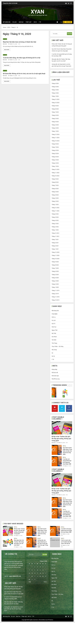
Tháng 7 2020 (55, 268)
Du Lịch (15, 22)
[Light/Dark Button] (58, 22)
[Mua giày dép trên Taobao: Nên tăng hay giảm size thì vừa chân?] (54, 392)
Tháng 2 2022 (55, 226)
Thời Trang (54, 343)
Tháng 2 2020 (55, 284)
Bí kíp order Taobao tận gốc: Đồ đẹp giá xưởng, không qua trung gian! (61, 438)
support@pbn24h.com (15, 576)
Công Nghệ (54, 314)
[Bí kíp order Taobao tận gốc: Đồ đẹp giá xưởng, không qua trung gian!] (62, 427)
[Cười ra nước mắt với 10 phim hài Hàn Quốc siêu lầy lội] (55, 542)
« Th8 (29, 582)
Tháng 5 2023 (55, 191)
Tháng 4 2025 (55, 121)
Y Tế (40, 22)
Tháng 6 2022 (55, 214)
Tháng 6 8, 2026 (61, 442)
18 (40, 573)
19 (43, 573)
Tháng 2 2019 (55, 293)
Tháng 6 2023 (55, 188)
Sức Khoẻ (54, 336)
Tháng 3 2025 (55, 125)
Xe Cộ (35, 22)
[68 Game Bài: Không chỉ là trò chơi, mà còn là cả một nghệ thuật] (25, 71)
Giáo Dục (21, 22)
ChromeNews (42, 620)
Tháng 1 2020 (55, 287)
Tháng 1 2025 (55, 131)
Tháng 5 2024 (55, 153)
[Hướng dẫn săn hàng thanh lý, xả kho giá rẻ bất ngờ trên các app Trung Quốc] (65, 392)
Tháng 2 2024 (55, 163)
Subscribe (68, 22)
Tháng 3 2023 (55, 198)
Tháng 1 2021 (55, 249)
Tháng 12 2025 (55, 99)
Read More (6, 49)
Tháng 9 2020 (55, 261)
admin (5, 44)
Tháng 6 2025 (55, 115)
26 (43, 576)
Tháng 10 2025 (55, 102)
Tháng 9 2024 (55, 144)
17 (37, 573)
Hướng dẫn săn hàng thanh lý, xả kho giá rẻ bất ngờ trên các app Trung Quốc (43, 543)
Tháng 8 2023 (55, 182)
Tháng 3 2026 (55, 90)
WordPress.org (55, 379)
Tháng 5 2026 (55, 86)
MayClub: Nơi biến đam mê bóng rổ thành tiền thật (19, 42)
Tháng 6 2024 (55, 150)
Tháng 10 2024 (55, 141)
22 (32, 576)
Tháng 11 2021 (55, 236)
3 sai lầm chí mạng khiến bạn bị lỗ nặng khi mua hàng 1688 (66, 530)
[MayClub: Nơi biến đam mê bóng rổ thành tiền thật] (25, 39)
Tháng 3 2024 (55, 160)
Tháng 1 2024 (55, 166)
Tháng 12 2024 (55, 134)
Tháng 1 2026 (55, 96)
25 (40, 576)
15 (32, 573)
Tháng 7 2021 (55, 239)
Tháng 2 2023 (55, 201)
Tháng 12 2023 (55, 169)
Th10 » (45, 582)
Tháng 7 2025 (55, 112)
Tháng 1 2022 (55, 230)
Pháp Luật (28, 22)
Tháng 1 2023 (55, 204)
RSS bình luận (55, 375)
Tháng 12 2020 (55, 252)
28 (29, 579)
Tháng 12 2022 (55, 207)
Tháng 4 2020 (55, 277)
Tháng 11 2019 (55, 290)
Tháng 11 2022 (55, 211)
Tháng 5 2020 (55, 274)
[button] (61, 22)
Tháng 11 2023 (55, 172)
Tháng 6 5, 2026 (67, 466)
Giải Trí (5, 39)
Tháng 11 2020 (55, 255)
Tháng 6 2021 (55, 242)
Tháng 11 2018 (55, 297)
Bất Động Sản (6, 22)
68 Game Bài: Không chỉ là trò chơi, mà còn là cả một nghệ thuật (24, 73)
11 (40, 570)
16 (34, 573)
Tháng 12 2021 (55, 233)
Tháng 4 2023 (55, 195)
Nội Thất (54, 333)
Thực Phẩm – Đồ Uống (57, 346)
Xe (52, 353)
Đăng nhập (54, 369)
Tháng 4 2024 (55, 156)
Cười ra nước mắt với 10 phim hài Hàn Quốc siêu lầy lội (66, 541)
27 (45, 576)
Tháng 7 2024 (55, 147)
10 (37, 570)
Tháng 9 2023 (55, 179)
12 (43, 570)
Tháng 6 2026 (55, 83)
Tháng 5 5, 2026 (65, 545)
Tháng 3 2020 (55, 281)
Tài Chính (54, 340)
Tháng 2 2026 (55, 93)
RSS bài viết (55, 372)
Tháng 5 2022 (55, 217)
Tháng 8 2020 (55, 265)
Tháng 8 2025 (55, 109)
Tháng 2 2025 (55, 128)
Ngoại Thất (54, 330)
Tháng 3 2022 (55, 223)
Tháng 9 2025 (55, 105)
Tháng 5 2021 (55, 246)
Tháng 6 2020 (55, 271)
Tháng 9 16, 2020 (13, 44)
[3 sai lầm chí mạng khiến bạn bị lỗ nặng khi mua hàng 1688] (57, 461)
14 (29, 573)
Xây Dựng (54, 349)
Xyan (37, 12)
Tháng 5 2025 (55, 118)
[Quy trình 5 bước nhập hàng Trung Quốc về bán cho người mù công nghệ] (57, 450)
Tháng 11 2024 (55, 137)
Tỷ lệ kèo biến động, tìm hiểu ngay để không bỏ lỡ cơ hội (21, 58)
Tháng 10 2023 (55, 175)
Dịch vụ (54, 317)
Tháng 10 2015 (55, 300)
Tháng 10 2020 (55, 258)
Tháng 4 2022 (55, 220)
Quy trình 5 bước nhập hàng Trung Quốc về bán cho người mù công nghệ (67, 451)
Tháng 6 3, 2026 (18, 547)
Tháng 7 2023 (55, 185)
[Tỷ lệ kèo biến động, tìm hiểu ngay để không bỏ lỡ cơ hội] (25, 55)
